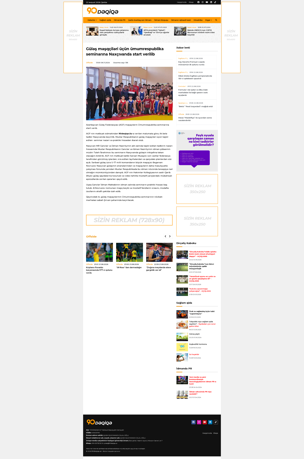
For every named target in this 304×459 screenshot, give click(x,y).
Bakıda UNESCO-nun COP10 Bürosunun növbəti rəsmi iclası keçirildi (201, 32)
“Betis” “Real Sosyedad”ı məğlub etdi (195, 106)
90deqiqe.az (97, 451)
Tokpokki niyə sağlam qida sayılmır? (202, 324)
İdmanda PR (119, 20)
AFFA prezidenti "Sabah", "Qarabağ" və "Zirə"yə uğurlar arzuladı (156, 32)
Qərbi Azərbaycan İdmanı (139, 20)
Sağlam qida (105, 20)
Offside (89, 63)
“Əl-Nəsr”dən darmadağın (129, 267)
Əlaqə (191, 2)
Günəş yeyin (194, 334)
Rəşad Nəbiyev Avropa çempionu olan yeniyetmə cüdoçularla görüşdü (114, 32)
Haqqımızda (181, 2)
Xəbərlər (91, 20)
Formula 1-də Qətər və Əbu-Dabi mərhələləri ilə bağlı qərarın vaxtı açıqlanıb (193, 92)
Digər (207, 20)
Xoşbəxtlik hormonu (198, 344)
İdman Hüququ (161, 20)
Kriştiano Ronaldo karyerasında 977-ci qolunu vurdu (99, 270)
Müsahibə (198, 20)
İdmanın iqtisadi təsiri (181, 20)
